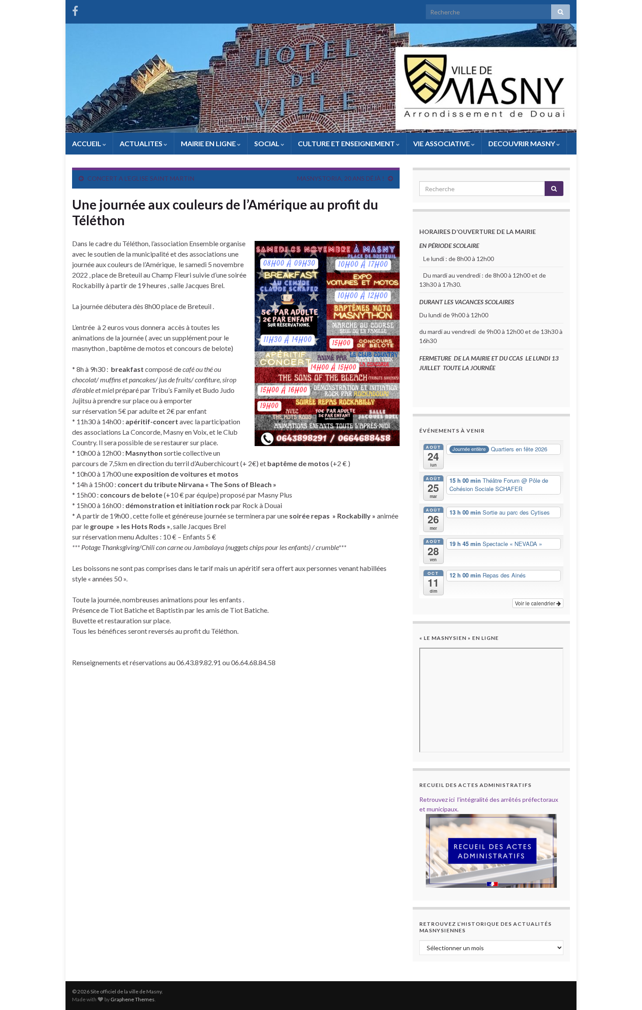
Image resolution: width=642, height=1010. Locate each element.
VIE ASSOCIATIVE (442, 143)
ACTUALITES (142, 143)
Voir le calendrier (535, 603)
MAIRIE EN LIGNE (209, 143)
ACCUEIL (87, 143)
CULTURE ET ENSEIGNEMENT (347, 143)
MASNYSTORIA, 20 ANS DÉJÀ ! (340, 178)
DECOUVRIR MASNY (522, 143)
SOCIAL (267, 143)
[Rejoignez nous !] (75, 9)
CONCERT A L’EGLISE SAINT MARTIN (140, 178)
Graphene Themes (132, 999)
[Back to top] (622, 990)
